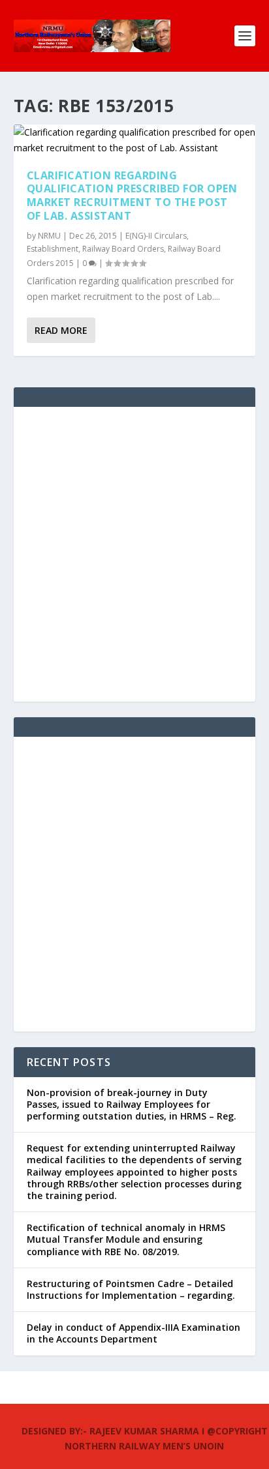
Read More (61, 330)
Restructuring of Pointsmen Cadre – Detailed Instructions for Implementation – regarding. (131, 1289)
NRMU (49, 235)
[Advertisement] (134, 554)
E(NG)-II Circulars (156, 235)
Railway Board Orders (123, 248)
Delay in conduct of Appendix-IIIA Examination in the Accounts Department (133, 1333)
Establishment (52, 248)
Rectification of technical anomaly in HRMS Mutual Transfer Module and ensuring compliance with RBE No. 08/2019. (126, 1239)
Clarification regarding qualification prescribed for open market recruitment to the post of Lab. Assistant (132, 195)
